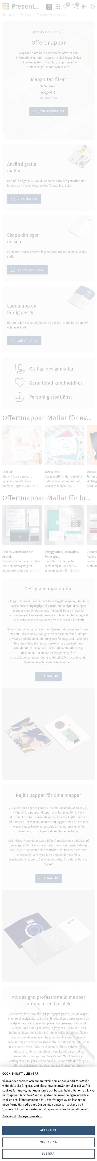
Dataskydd (9, 1116)
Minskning (48, 1142)
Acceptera (48, 1130)
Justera (48, 1153)
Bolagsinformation (30, 1116)
